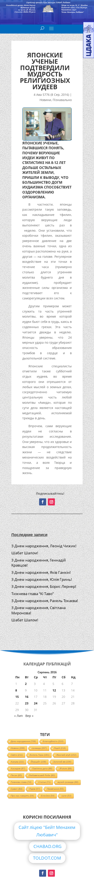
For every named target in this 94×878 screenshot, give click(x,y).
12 (54, 690)
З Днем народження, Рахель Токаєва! (44, 600)
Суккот (16, 789)
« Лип (18, 716)
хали (66, 795)
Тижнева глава (21, 782)
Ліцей (60, 748)
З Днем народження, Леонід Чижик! (44, 545)
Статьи (44, 782)
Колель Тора (39, 755)
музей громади (68, 782)
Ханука (17, 762)
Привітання (55, 789)
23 (26, 703)
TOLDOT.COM (47, 858)
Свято (17, 755)
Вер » (29, 716)
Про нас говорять (22, 795)
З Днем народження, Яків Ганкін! (41, 572)
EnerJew (47, 795)
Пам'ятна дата (42, 768)
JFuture (65, 768)
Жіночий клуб (66, 755)
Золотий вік (62, 762)
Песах (16, 775)
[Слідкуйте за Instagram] (51, 501)
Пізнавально (62, 100)
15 (17, 697)
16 (26, 697)
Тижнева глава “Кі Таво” (32, 593)
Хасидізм (18, 768)
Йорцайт (38, 762)
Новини (45, 100)
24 (35, 703)
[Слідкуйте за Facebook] (42, 501)
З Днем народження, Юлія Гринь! (41, 579)
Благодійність (53, 741)
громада (39, 748)
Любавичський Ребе (42, 775)
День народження (23, 741)
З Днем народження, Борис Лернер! (43, 586)
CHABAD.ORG (47, 846)
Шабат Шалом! (24, 552)
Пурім (35, 789)
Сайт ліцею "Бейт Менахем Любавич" (47, 831)
